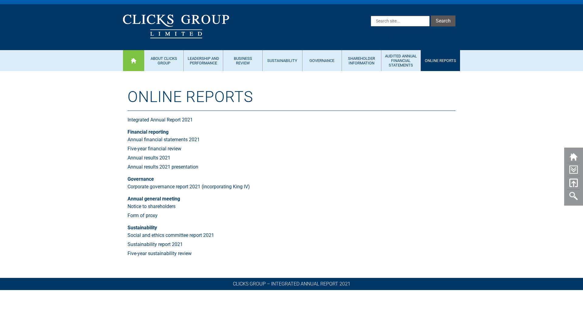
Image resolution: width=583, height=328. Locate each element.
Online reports (440, 60)
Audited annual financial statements (401, 60)
